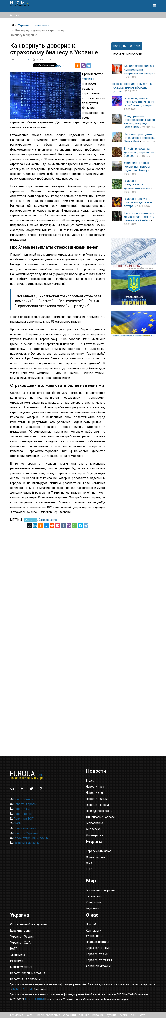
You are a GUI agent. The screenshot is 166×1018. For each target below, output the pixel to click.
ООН (133, 1015)
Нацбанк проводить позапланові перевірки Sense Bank (139, 137)
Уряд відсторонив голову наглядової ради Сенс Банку (137, 166)
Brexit (90, 780)
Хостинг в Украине (98, 966)
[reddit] (52, 525)
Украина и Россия (22, 936)
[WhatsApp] (74, 525)
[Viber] (83, 65)
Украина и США (20, 942)
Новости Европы (25, 804)
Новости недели (97, 798)
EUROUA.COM (22, 989)
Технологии (94, 896)
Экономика (41, 25)
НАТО (142, 1015)
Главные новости (97, 804)
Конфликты (93, 902)
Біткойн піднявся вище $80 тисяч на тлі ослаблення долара (139, 101)
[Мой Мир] (46, 525)
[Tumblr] (63, 525)
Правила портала (97, 941)
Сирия (124, 1015)
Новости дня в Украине (25, 979)
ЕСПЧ (89, 869)
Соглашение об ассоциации (28, 924)
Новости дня (94, 792)
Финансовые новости (100, 817)
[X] (29, 525)
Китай (30, 1015)
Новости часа (95, 786)
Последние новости (99, 811)
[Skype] (80, 525)
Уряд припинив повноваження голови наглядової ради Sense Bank (139, 121)
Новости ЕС (21, 809)
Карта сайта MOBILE (99, 960)
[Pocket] (57, 525)
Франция (69, 1015)
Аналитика (93, 829)
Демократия (94, 835)
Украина (23, 25)
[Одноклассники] (77, 65)
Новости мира (23, 799)
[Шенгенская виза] (133, 254)
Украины (88, 79)
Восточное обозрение (100, 890)
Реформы (16, 960)
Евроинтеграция (21, 930)
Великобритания (48, 1015)
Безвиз (14, 15)
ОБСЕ (17, 823)
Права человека (24, 828)
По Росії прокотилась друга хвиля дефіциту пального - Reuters (139, 216)
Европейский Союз (98, 851)
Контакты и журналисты (94, 933)
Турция (111, 1015)
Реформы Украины (26, 843)
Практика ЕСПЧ (24, 818)
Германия (16, 1015)
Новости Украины (25, 833)
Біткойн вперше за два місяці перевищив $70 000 (139, 152)
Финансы (31, 519)
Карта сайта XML (97, 954)
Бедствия (92, 908)
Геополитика (94, 823)
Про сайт (92, 924)
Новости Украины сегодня (27, 973)
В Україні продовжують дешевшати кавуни (137, 184)
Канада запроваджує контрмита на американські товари (139, 69)
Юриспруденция (21, 966)
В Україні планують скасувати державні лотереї (138, 202)
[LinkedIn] (35, 525)
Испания (98, 1015)
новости (58, 65)
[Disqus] (57, 578)
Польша (84, 1015)
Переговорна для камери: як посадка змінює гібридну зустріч (132, 87)
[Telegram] (88, 65)
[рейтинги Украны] (133, 287)
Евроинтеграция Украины (30, 838)
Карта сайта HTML (98, 948)
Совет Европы (23, 814)
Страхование (48, 520)
